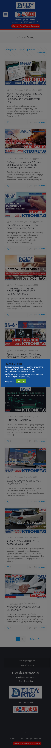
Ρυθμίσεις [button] (9, 381)
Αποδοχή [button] (21, 381)
